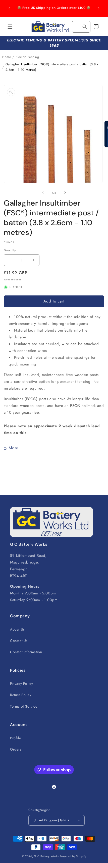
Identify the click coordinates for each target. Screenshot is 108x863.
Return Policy (20, 694)
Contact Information (26, 651)
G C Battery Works (46, 856)
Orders (16, 749)
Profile (15, 738)
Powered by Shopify (73, 856)
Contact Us (19, 640)
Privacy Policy (21, 683)
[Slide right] (65, 192)
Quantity (10, 250)
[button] (10, 26)
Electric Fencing (27, 57)
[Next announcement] (98, 8)
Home (6, 57)
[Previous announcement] (9, 8)
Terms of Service (23, 706)
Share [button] (13, 447)
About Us (17, 629)
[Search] (84, 26)
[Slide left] (42, 192)
